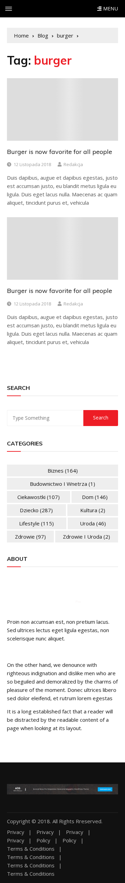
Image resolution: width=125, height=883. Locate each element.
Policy (43, 840)
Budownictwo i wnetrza (62, 483)
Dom (95, 496)
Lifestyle (36, 523)
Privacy (15, 832)
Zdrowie (30, 536)
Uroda (93, 523)
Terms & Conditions (31, 848)
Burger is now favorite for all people (59, 152)
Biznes (63, 470)
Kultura (92, 510)
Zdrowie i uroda (86, 536)
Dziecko (36, 510)
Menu (109, 8)
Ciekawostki (38, 496)
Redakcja (73, 164)
